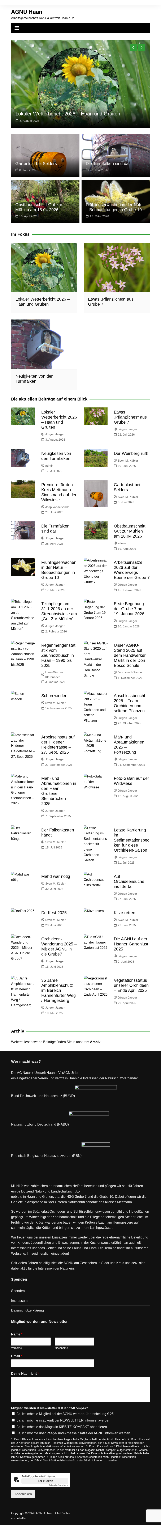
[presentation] (133, 47)
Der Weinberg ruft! (131, 453)
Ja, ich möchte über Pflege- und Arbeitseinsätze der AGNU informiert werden (73, 1433)
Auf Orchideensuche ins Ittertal (129, 881)
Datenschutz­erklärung (27, 1310)
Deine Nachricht (25, 1373)
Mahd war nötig (55, 876)
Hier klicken (44, 1481)
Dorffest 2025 (54, 912)
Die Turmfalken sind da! (108, 163)
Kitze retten (124, 912)
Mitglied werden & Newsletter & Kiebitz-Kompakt (49, 1408)
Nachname (61, 1348)
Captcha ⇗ (58, 1485)
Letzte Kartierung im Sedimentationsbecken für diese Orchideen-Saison (131, 840)
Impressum (19, 1300)
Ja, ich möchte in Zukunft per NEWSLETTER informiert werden (63, 1420)
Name (16, 1334)
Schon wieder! (54, 695)
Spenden (18, 1291)
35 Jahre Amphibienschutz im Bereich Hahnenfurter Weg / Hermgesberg (58, 990)
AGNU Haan (26, 11)
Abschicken (23, 1494)
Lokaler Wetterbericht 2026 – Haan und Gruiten (68, 114)
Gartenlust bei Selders (36, 163)
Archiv (95, 1042)
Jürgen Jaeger (55, 434)
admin (49, 465)
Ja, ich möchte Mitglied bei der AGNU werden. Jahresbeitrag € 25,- (66, 1414)
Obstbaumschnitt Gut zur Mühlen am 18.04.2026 (129, 531)
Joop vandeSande (57, 507)
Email (16, 1356)
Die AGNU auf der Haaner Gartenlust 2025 (131, 944)
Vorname (16, 1348)
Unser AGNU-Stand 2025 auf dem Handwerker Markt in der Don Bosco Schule (130, 655)
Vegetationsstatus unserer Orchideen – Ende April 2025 (131, 985)
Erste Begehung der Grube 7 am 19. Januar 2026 (129, 608)
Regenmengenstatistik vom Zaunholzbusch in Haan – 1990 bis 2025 (58, 655)
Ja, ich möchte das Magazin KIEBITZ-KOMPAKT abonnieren (62, 1427)
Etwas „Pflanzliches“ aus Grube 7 (130, 417)
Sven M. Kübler (128, 460)
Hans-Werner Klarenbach (54, 675)
